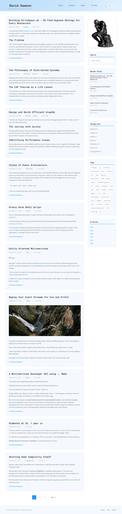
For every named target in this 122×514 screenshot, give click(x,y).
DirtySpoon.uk (28, 31)
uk (100, 211)
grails (97, 189)
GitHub (114, 510)
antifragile (94, 168)
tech (108, 208)
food (111, 186)
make (104, 193)
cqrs (92, 175)
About (83, 5)
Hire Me (94, 5)
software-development (97, 208)
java (99, 193)
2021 (92, 240)
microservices (105, 197)
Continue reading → (16, 58)
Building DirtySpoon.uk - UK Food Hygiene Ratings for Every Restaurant (44, 22)
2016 (92, 234)
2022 (92, 244)
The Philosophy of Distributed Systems (34, 70)
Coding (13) (93, 133)
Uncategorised (29, 460)
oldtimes (99, 201)
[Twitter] (109, 5)
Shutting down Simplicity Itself (30, 456)
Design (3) (93, 136)
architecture (106, 168)
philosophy (107, 201)
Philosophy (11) (95, 144)
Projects (26, 27)
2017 (92, 237)
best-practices (95, 171)
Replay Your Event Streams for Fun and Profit (39, 297)
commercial (109, 171)
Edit (108, 510)
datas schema (95, 178)
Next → (53, 497)
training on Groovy (15, 224)
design (108, 178)
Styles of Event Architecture (28, 165)
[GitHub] (114, 5)
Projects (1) (93, 148)
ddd (102, 178)
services (106, 204)
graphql (104, 189)
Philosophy (27, 74)
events (97, 186)
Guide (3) (93, 140)
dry (92, 186)
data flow (103, 175)
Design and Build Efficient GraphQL (32, 112)
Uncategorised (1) (95, 151)
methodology (94, 197)
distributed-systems (103, 182)
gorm (92, 189)
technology (94, 211)
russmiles (99, 204)
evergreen (105, 186)
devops (93, 182)
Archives (72, 5)
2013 (92, 227)
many (11, 275)
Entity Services (45, 263)
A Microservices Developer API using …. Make (38, 373)
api (100, 168)
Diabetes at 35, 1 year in (26, 423)
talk (26, 275)
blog (16, 275)
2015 (92, 230)
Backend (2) (94, 129)
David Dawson (20, 5)
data (97, 175)
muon (92, 201)
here (62, 175)
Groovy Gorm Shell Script (25, 207)
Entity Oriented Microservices (28, 248)
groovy (111, 189)
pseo (92, 204)
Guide (28, 252)
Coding (35, 116)
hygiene (93, 193)
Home (60, 5)
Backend (34, 74)
